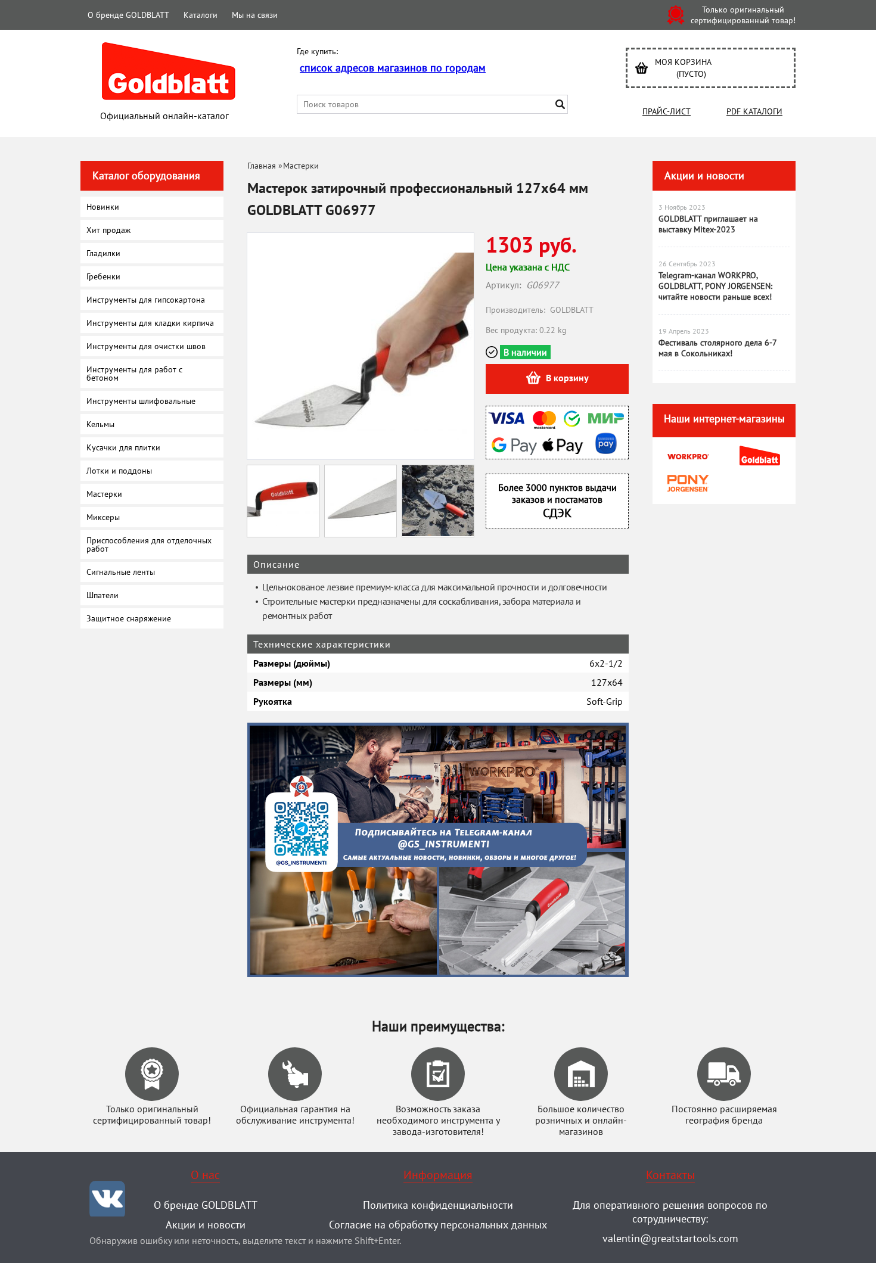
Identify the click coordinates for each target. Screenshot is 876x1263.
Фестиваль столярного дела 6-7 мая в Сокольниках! (717, 348)
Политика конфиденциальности (438, 1205)
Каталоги (201, 15)
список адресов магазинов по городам (393, 67)
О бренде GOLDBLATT (128, 15)
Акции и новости (704, 175)
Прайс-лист (666, 111)
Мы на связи (255, 15)
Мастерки (301, 165)
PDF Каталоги (754, 111)
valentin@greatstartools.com (670, 1238)
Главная (261, 165)
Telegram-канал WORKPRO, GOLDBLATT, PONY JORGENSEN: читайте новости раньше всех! (715, 286)
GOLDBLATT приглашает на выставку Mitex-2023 (708, 224)
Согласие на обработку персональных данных (438, 1224)
